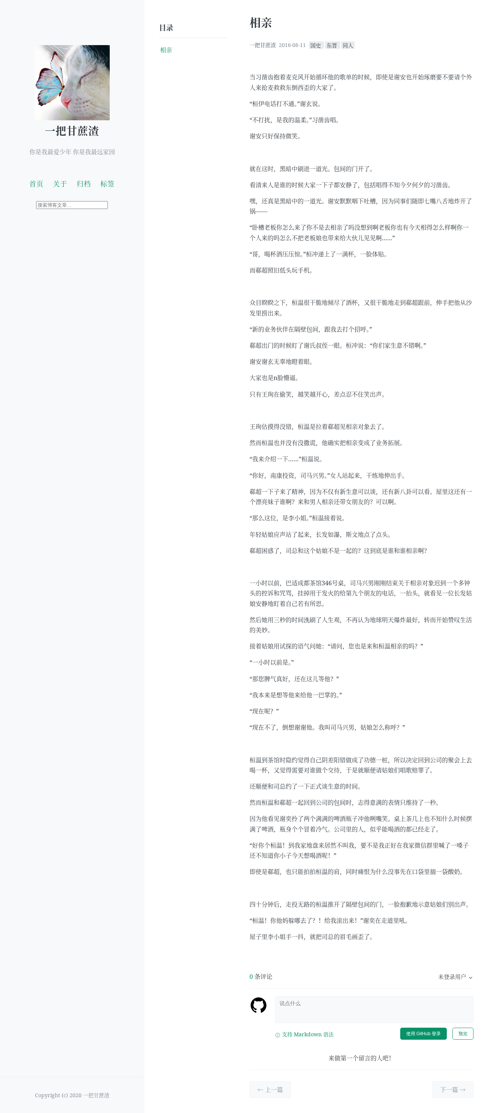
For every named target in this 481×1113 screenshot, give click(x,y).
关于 (60, 183)
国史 (316, 44)
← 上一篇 (270, 1090)
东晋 (333, 44)
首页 (36, 183)
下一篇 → (453, 1090)
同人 (348, 44)
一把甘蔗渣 (72, 131)
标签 (107, 183)
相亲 (166, 50)
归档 (84, 183)
